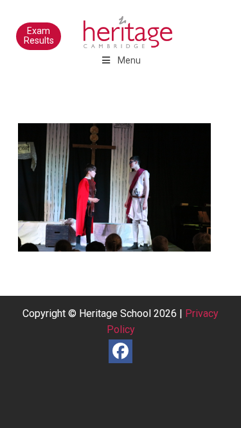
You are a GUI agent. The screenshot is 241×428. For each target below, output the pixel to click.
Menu (129, 60)
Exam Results (39, 36)
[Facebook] (120, 351)
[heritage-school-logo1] (100, 25)
